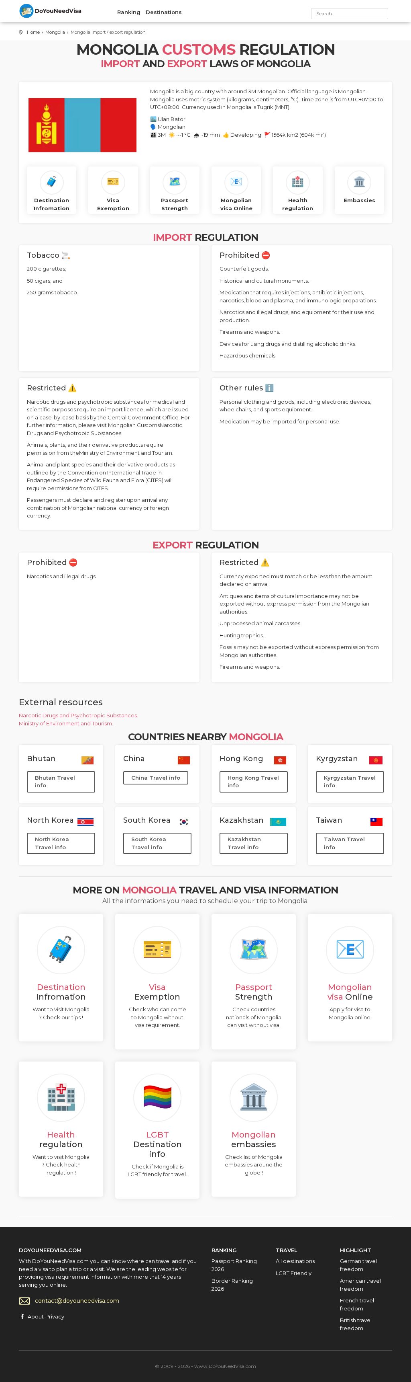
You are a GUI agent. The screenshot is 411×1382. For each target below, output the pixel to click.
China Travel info (155, 777)
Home (33, 32)
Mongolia (55, 32)
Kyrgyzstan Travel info (350, 781)
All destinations (295, 1261)
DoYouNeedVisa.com (51, 11)
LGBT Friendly (293, 1273)
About (36, 1316)
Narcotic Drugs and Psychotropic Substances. (78, 715)
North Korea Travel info (52, 843)
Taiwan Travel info (344, 843)
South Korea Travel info (148, 843)
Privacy (54, 1316)
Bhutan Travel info (55, 781)
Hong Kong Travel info (253, 781)
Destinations (164, 12)
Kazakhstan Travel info (244, 843)
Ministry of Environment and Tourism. (66, 723)
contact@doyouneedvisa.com (77, 1300)
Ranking (128, 12)
